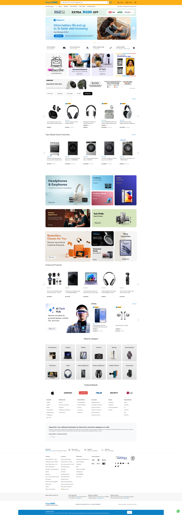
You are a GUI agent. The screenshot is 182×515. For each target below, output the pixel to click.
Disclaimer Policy (64, 480)
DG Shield (63, 472)
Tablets (48, 408)
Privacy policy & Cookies (131, 505)
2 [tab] (83, 42)
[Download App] (125, 64)
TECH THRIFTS (73, 6)
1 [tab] (79, 42)
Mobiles (48, 403)
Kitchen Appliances (81, 405)
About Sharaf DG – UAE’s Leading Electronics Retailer (52, 461)
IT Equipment (49, 415)
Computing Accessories (96, 405)
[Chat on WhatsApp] (178, 511)
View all (134, 97)
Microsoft (126, 410)
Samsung (126, 405)
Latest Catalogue (80, 462)
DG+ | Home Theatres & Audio (52, 477)
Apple (125, 403)
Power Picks (50, 93)
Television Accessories (96, 410)
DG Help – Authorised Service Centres (52, 471)
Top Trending (69, 93)
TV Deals (79, 93)
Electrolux (126, 415)
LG (124, 408)
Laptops (48, 405)
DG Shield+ (63, 470)
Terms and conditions (122, 505)
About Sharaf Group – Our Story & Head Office (51, 466)
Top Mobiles (59, 93)
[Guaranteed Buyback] (79, 64)
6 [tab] (97, 42)
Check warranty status (66, 460)
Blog (77, 467)
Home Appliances (81, 403)
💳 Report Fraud (64, 490)
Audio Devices (62, 413)
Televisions (61, 408)
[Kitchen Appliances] (68, 219)
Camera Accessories (95, 408)
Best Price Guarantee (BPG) (52, 482)
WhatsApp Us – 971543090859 (79, 474)
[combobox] (84, 2)
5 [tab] (94, 42)
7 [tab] (102, 42)
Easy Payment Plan (65, 477)
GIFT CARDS (82, 6)
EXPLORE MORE (91, 6)
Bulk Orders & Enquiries (66, 487)
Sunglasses (111, 405)
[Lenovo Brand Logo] (83, 393)
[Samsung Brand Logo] (68, 393)
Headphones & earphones (64, 410)
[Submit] (61, 2)
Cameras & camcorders (64, 405)
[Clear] (107, 2)
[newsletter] (56, 64)
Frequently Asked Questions (82, 460)
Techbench (48, 475)
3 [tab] (87, 42)
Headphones (88, 93)
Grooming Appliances (113, 408)
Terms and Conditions (50, 490)
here (80, 513)
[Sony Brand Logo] (114, 393)
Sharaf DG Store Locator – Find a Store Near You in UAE (67, 464)
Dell (125, 413)
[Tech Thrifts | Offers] (114, 219)
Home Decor (80, 410)
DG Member (48, 480)
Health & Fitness (50, 413)
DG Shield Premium (65, 467)
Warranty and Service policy (67, 485)
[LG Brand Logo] (129, 393)
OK (129, 512)
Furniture (79, 408)
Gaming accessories (95, 415)
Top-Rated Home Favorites (58, 135)
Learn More (78, 498)
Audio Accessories (95, 413)
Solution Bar (48, 485)
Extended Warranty (65, 475)
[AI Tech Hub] (68, 319)
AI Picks (93, 304)
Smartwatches (49, 410)
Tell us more (79, 477)
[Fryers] (102, 64)
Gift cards (48, 418)
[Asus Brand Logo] (99, 393)
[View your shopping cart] (135, 2)
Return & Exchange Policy (66, 482)
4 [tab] (91, 42)
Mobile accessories (95, 403)
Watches (110, 410)
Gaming (60, 403)
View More (53, 437)
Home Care (79, 413)
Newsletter (78, 465)
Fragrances (110, 403)
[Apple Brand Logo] (53, 393)
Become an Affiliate (80, 470)
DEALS (60, 6)
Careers (47, 487)
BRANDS (66, 6)
